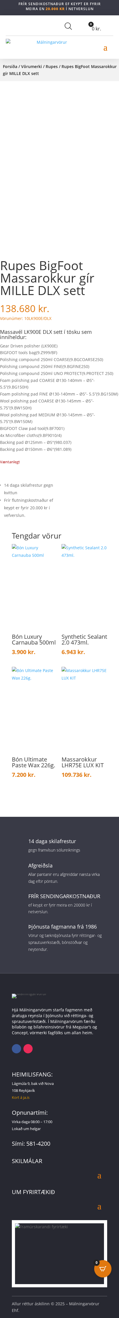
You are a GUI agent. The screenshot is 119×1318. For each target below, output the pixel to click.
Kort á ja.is (20, 1097)
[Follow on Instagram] (28, 1048)
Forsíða (10, 66)
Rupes (52, 66)
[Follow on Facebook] (16, 1048)
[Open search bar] (68, 26)
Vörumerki (31, 66)
